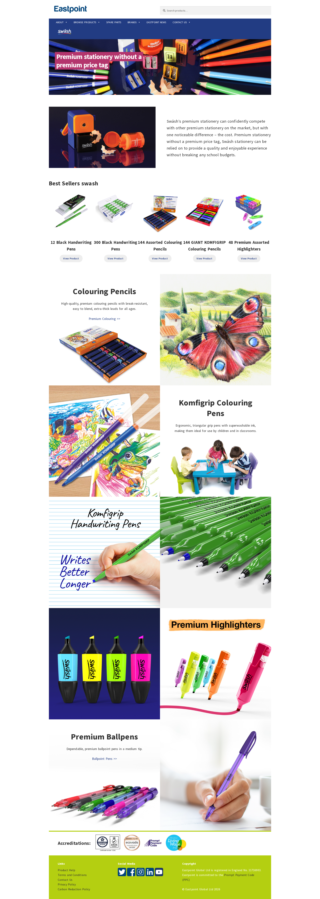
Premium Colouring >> (104, 319)
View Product (71, 258)
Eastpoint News (156, 22)
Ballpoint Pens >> (104, 759)
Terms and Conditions (72, 875)
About (60, 22)
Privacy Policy (67, 884)
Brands (132, 22)
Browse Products (85, 22)
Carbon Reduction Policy (74, 889)
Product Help (66, 870)
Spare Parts (113, 22)
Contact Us (180, 22)
